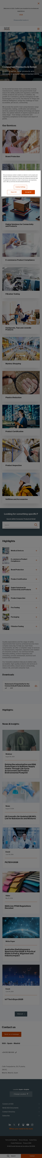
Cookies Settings (20, 187)
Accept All (28, 192)
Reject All (14, 192)
